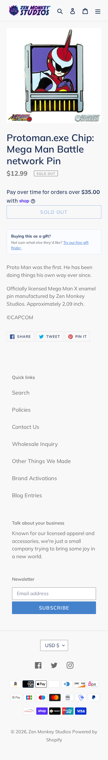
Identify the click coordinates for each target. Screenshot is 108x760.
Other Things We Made (41, 461)
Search (21, 392)
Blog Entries (27, 495)
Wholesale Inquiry (35, 444)
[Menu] (98, 10)
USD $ (52, 645)
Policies (21, 409)
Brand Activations (34, 478)
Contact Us (25, 426)
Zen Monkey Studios (49, 731)
